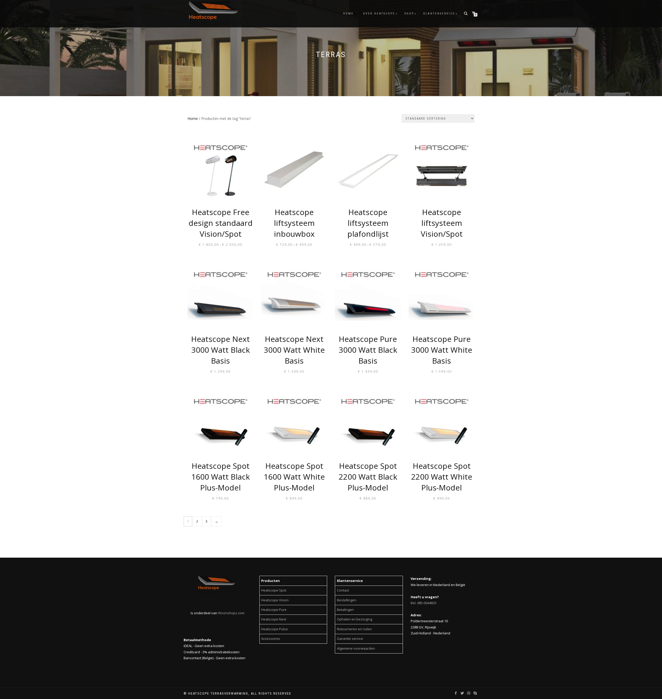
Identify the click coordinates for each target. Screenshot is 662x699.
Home (348, 13)
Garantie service (350, 638)
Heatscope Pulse (274, 629)
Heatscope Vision (275, 600)
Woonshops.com (231, 613)
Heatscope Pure (274, 609)
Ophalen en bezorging (354, 619)
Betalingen (345, 609)
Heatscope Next (273, 619)
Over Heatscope (379, 13)
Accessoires (270, 638)
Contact (343, 590)
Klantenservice (439, 13)
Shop (409, 13)
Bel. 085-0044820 (423, 603)
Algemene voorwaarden (356, 648)
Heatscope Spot (273, 590)
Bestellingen (346, 600)
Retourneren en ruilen (354, 629)
